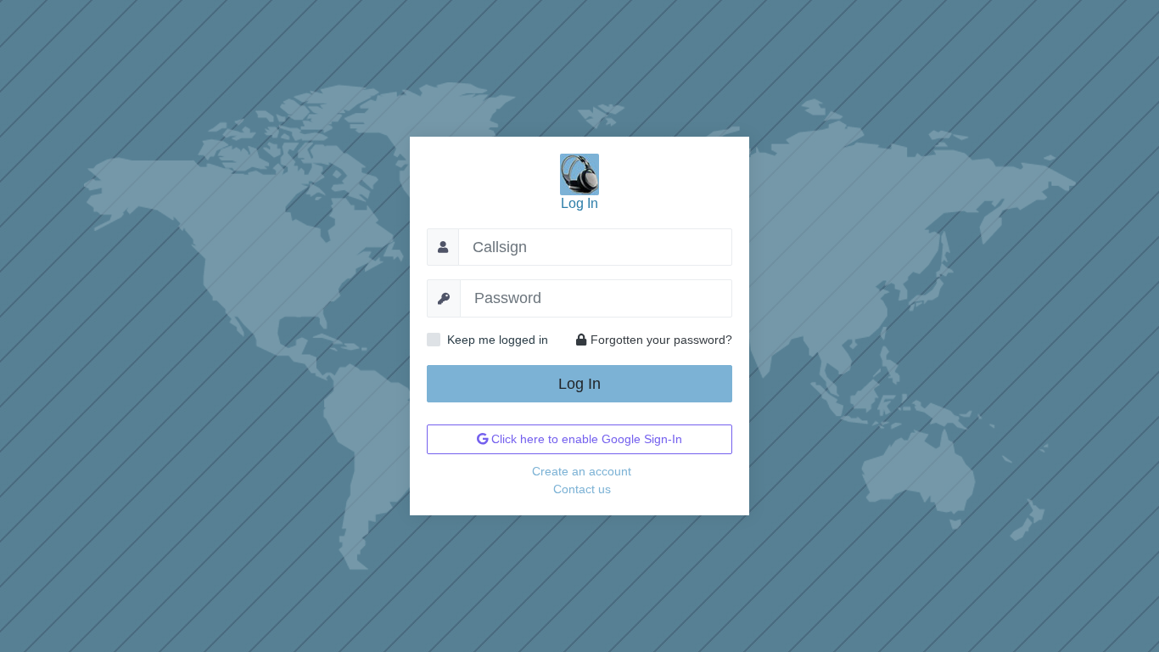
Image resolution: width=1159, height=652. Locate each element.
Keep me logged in (497, 339)
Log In (579, 383)
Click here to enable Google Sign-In (585, 439)
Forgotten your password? (661, 339)
